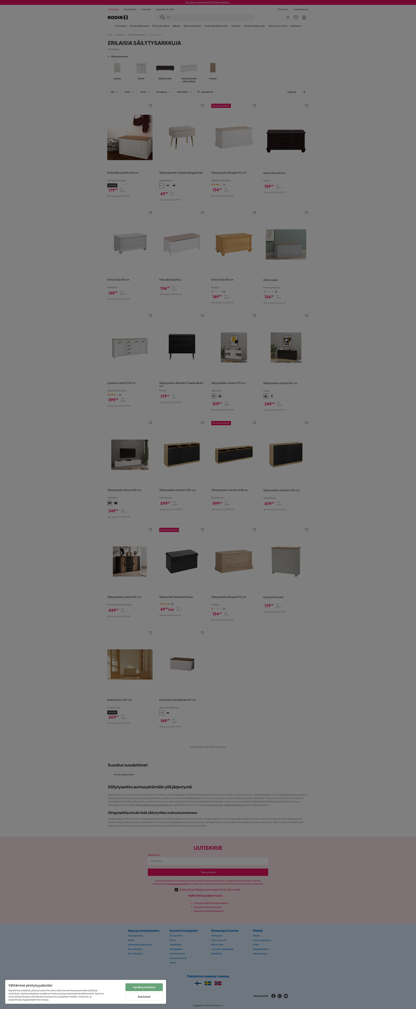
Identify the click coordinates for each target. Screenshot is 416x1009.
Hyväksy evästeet (144, 987)
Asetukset (144, 996)
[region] (85, 992)
